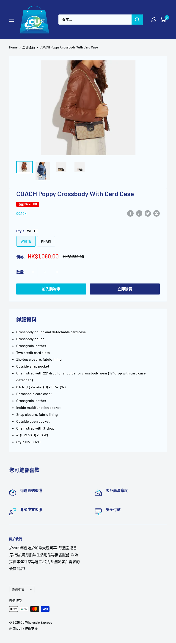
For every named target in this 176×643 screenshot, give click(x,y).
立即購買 (125, 289)
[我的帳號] (153, 19)
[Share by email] (156, 213)
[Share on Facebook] (130, 213)
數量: (20, 272)
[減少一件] (33, 272)
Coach (21, 213)
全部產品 (28, 47)
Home (13, 47)
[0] (163, 19)
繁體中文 (18, 589)
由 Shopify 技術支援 (23, 628)
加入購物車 (51, 289)
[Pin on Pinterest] (139, 213)
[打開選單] (11, 20)
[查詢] (137, 19)
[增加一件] (57, 272)
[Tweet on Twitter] (148, 213)
